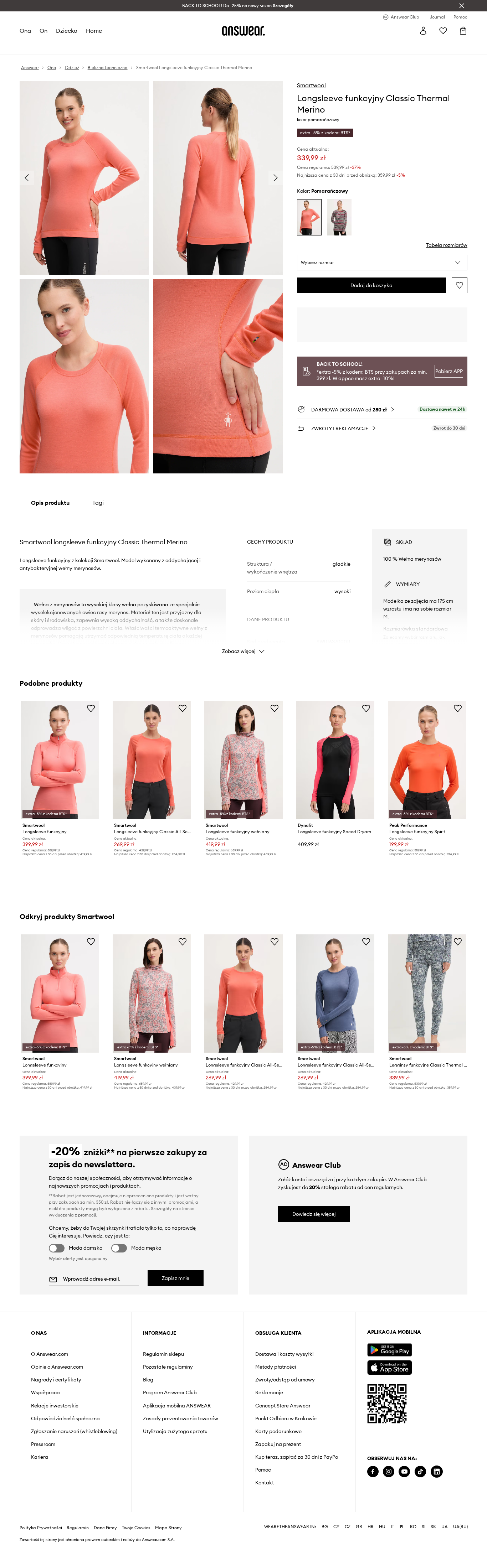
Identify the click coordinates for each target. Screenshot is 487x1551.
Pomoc (263, 1470)
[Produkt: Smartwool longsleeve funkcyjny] (60, 760)
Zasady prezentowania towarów (180, 1418)
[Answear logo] (243, 30)
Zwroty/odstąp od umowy (285, 1379)
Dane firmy (105, 1527)
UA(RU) (460, 1526)
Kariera (39, 1457)
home (94, 30)
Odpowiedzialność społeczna (65, 1418)
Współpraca (45, 1392)
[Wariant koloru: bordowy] (339, 217)
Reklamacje (269, 1392)
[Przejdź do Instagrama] (388, 1472)
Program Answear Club (170, 1392)
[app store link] (389, 1366)
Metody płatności (275, 1367)
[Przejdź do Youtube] (404, 1472)
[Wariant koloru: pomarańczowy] (309, 217)
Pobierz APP (449, 371)
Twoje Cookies (136, 1527)
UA (444, 1526)
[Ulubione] (443, 30)
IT (392, 1526)
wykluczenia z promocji (72, 1215)
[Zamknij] (461, 5)
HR (371, 1526)
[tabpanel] (244, 585)
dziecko (66, 30)
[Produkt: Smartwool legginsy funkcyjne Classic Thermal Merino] (427, 993)
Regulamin (78, 1527)
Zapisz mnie (175, 1278)
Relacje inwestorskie (54, 1405)
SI (423, 1526)
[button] (382, 262)
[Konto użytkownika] (423, 30)
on (43, 30)
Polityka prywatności (41, 1527)
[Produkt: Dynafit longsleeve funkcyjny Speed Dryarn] (335, 760)
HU (382, 1526)
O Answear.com (49, 1354)
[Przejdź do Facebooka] (373, 1472)
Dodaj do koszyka (371, 285)
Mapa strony (168, 1527)
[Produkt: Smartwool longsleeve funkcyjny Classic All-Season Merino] (152, 760)
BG (325, 1526)
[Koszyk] (463, 30)
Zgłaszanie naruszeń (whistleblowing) (74, 1431)
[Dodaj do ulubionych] (459, 285)
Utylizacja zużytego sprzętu (175, 1431)
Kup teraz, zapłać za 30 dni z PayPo (296, 1457)
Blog (148, 1379)
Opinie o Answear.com (57, 1367)
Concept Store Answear (283, 1405)
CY (336, 1526)
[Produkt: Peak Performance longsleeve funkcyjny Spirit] (427, 760)
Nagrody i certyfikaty (56, 1379)
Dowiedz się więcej (314, 1214)
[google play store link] (389, 1350)
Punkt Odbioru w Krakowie (286, 1418)
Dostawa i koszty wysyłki (284, 1354)
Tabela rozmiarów (446, 245)
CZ (347, 1526)
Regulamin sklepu (163, 1354)
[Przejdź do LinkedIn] (437, 1471)
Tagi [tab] (98, 502)
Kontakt (264, 1482)
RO (413, 1526)
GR (359, 1526)
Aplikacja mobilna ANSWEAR (177, 1405)
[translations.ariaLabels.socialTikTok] (420, 1471)
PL (402, 1526)
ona (25, 30)
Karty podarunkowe (278, 1431)
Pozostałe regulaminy (168, 1367)
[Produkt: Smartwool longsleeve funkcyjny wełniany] (243, 760)
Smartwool (311, 85)
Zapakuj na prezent (278, 1444)
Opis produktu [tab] (50, 502)
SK (433, 1526)
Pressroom (43, 1444)
